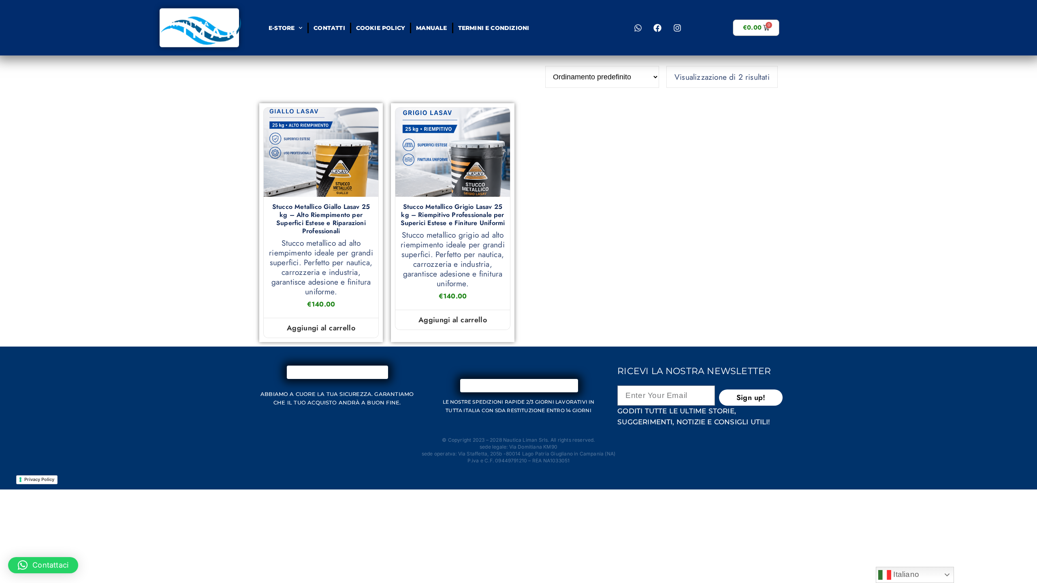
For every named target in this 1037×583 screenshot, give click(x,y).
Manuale (431, 28)
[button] (43, 565)
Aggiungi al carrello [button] (321, 328)
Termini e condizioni (493, 28)
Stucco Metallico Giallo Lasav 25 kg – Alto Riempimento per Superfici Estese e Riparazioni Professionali (321, 219)
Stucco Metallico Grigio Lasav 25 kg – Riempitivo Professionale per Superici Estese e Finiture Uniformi (453, 215)
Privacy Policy (39, 479)
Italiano (905, 574)
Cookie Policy (380, 28)
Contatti (329, 28)
